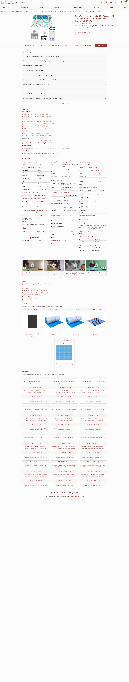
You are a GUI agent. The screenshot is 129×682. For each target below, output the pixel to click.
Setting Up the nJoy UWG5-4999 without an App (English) (37, 126)
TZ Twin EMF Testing (29, 296)
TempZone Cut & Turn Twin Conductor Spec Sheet (36, 292)
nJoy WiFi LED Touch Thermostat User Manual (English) (37, 114)
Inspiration (97, 7)
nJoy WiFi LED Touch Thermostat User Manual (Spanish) (37, 116)
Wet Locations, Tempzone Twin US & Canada (34, 299)
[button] (116, 3)
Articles (76, 45)
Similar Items (101, 45)
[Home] (3, 2)
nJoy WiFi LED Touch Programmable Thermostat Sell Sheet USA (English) (41, 153)
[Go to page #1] (60, 277)
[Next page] (104, 268)
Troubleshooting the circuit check (32, 294)
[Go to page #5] (67, 277)
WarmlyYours (9, 1)
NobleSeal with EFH (28, 288)
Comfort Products (78, 7)
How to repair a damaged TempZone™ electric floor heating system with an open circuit (75, 273)
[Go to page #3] (63, 277)
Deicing (41, 7)
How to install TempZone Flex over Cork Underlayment (32, 273)
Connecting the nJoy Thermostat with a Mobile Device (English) (39, 123)
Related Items (88, 45)
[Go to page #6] (68, 277)
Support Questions (29, 45)
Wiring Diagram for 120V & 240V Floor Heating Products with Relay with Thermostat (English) (46, 148)
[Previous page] (24, 268)
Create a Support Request (75, 497)
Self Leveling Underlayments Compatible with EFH (36, 290)
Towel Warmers (58, 7)
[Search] (101, 2)
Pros (125, 7)
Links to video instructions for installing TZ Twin (35, 286)
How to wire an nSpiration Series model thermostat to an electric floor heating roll (96, 273)
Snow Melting (24, 7)
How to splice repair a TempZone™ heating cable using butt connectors (54, 273)
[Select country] (18, 3)
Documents (43, 45)
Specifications (55, 45)
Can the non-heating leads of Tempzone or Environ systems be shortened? (42, 284)
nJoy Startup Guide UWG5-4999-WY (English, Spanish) (37, 128)
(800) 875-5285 (10, 3)
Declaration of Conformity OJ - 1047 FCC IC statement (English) (39, 140)
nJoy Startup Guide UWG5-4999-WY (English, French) (36, 121)
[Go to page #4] (65, 277)
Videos (66, 45)
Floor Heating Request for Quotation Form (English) (36, 133)
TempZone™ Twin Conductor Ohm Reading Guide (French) (38, 143)
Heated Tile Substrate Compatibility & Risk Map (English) (37, 135)
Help (111, 7)
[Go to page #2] (62, 277)
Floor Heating (6, 7)
